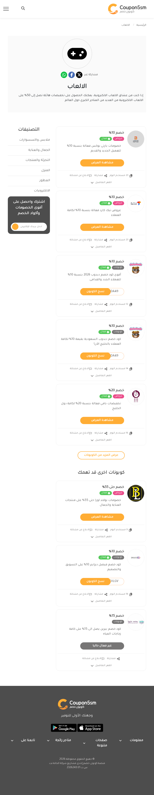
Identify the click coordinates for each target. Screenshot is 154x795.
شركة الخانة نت (58, 763)
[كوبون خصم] (127, 9)
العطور (45, 180)
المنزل (45, 170)
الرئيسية (141, 25)
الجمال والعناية (39, 150)
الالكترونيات (42, 191)
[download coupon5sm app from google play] (64, 728)
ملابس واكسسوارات (34, 140)
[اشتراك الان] (15, 226)
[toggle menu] (22, 8)
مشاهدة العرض (102, 162)
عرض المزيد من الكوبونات (101, 455)
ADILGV (102, 581)
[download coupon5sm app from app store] (90, 728)
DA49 (102, 291)
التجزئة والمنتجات (37, 160)
